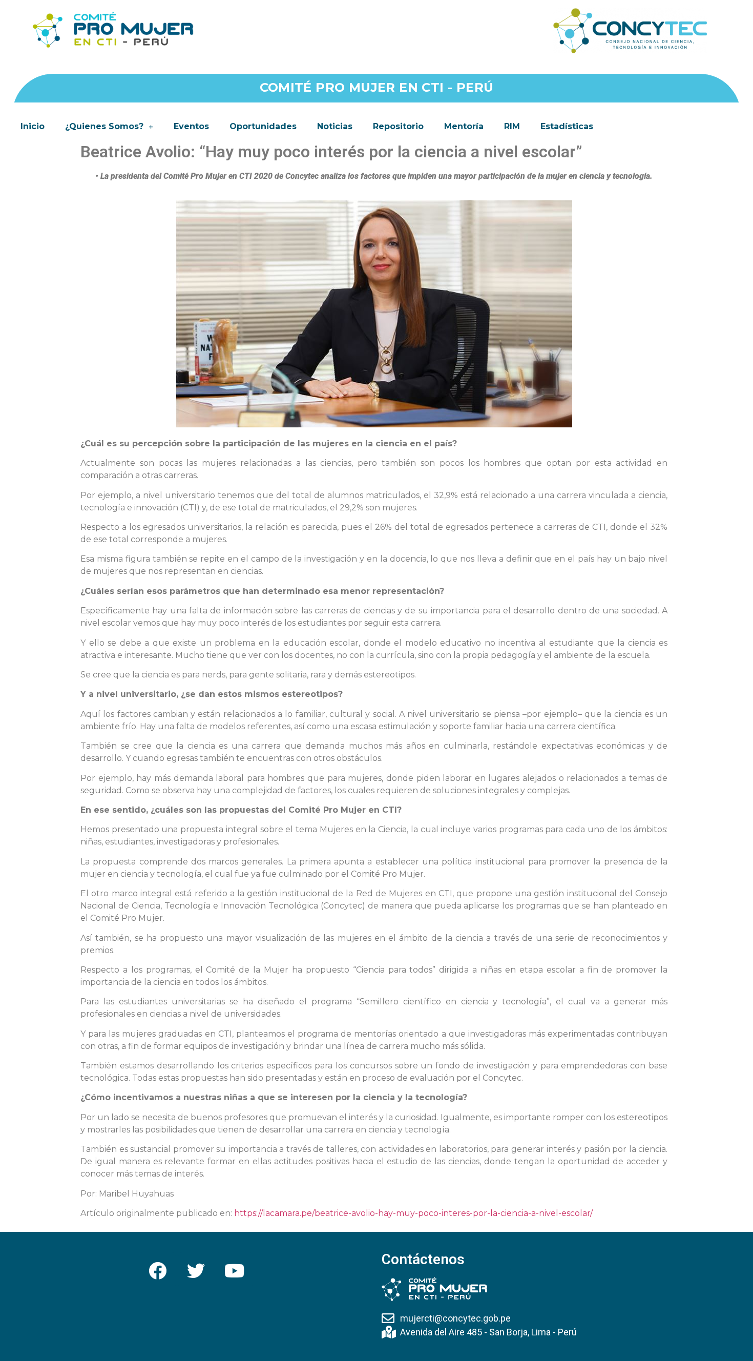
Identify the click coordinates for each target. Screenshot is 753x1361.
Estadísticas (566, 126)
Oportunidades (263, 126)
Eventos (191, 126)
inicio (32, 126)
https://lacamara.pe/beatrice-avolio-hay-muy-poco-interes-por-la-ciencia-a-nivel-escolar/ (413, 1213)
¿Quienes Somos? (104, 126)
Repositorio (398, 126)
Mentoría (464, 126)
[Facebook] (158, 1270)
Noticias (334, 126)
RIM (512, 126)
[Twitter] (196, 1270)
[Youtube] (235, 1270)
